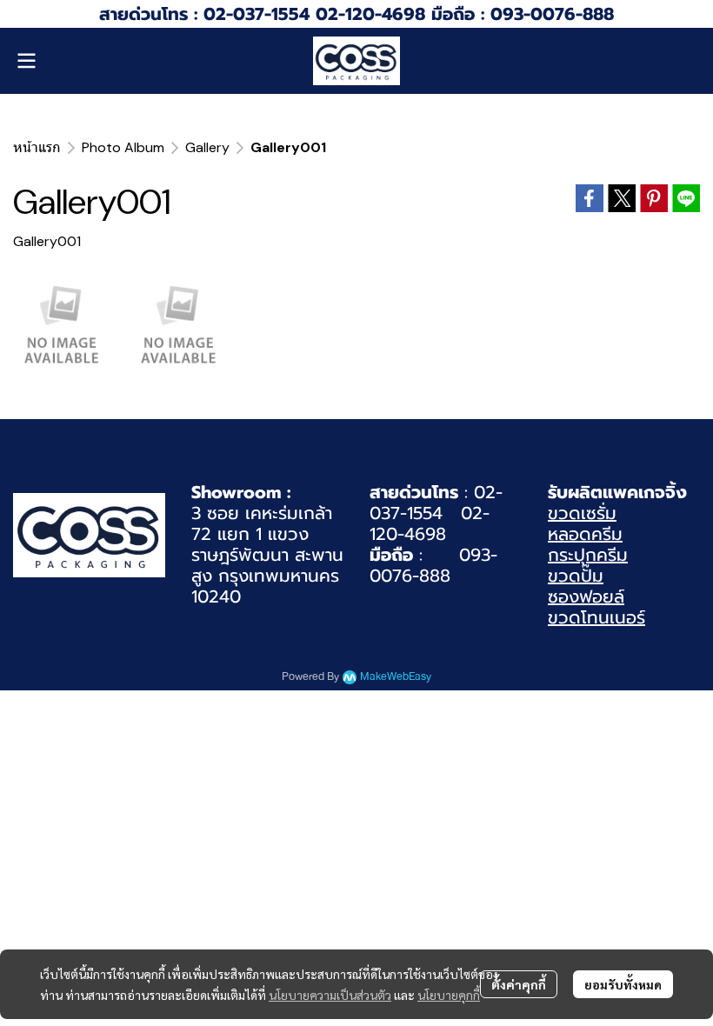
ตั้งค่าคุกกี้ (518, 984)
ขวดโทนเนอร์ (596, 617)
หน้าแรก (37, 147)
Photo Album (123, 147)
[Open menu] (26, 60)
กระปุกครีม (588, 555)
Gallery (207, 147)
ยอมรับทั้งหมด (623, 984)
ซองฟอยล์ (586, 596)
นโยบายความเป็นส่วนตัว (330, 995)
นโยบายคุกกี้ (448, 995)
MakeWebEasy (395, 677)
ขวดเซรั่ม (582, 513)
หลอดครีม (585, 534)
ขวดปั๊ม (575, 576)
